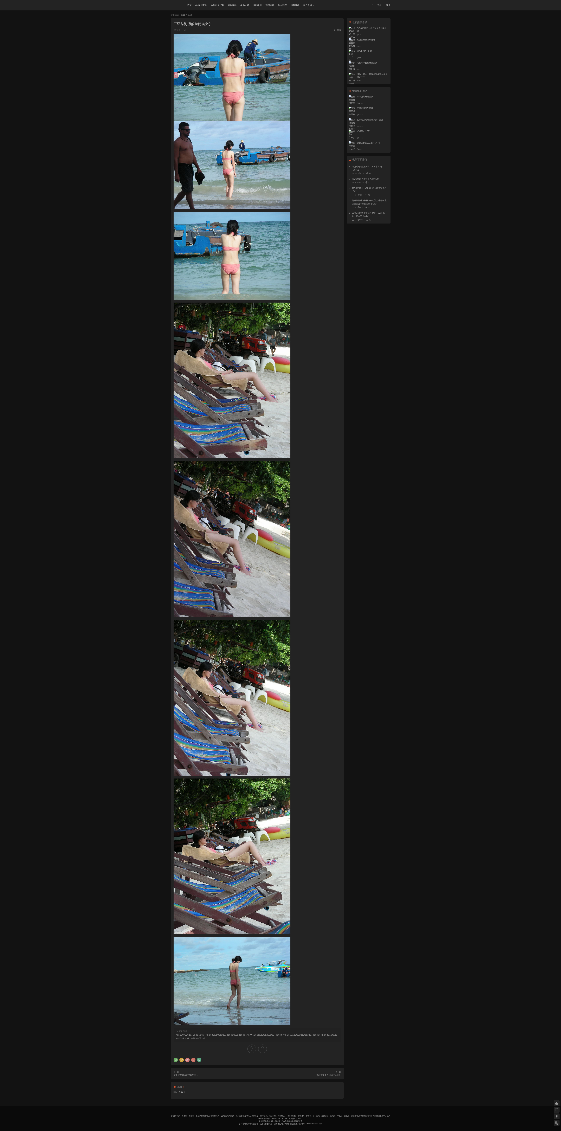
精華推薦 (295, 5)
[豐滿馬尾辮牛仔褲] (352, 111)
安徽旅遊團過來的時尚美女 (186, 1075)
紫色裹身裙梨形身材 (366, 39)
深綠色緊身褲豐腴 (365, 96)
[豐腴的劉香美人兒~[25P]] (352, 149)
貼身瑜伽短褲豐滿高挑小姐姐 (370, 119)
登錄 (180, 1091)
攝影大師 (244, 5)
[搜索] (371, 5)
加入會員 (307, 5)
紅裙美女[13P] (363, 131)
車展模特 (232, 5)
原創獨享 (282, 5)
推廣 (339, 30)
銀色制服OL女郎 (364, 51)
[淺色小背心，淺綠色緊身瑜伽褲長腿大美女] (352, 83)
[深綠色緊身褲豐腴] (352, 99)
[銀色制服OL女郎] (352, 56)
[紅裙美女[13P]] (352, 134)
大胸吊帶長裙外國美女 (367, 62)
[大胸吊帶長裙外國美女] (352, 67)
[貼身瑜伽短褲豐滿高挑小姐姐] (352, 126)
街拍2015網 (176, 5)
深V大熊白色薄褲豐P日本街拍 (365, 179)
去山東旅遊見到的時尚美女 (328, 1075)
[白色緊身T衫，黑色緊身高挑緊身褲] (352, 36)
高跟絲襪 (269, 5)
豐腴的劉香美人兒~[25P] (368, 142)
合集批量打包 (217, 5)
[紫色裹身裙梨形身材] (352, 44)
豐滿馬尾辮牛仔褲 (365, 108)
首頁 (189, 5)
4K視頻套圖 (201, 5)
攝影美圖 (257, 5)
